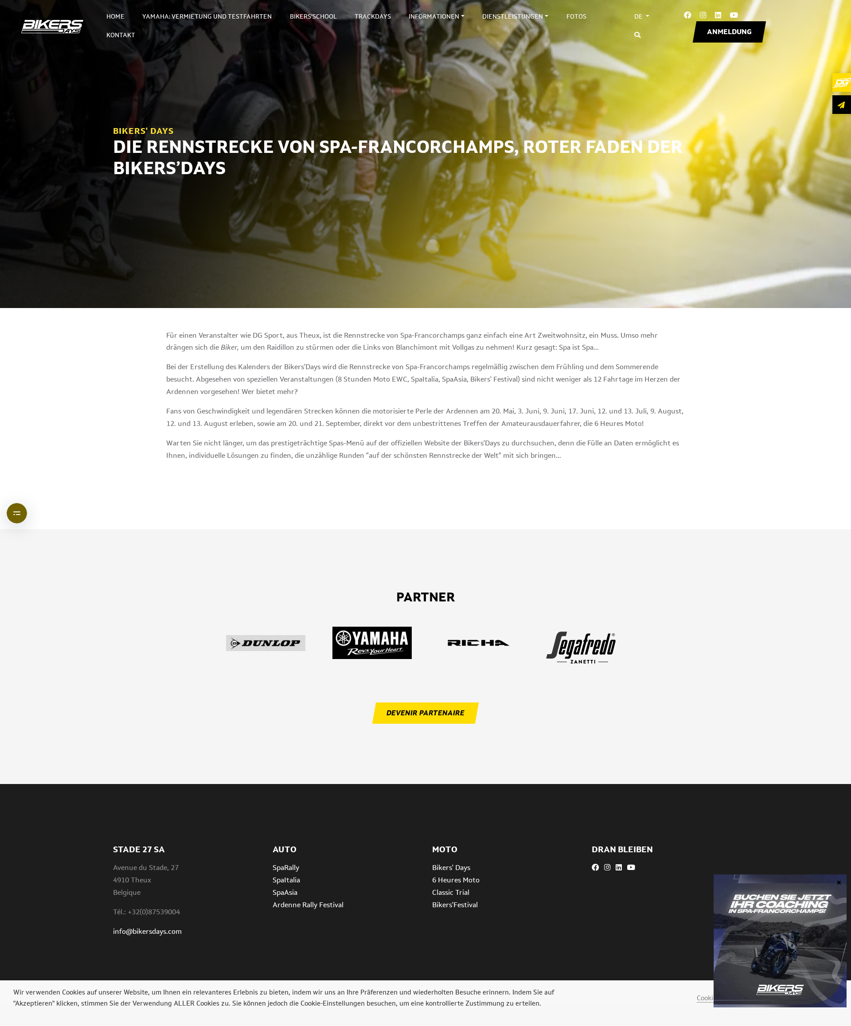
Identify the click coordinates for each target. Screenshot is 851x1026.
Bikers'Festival (455, 905)
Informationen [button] (434, 16)
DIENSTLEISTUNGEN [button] (512, 16)
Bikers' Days (451, 867)
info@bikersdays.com (147, 931)
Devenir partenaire (425, 713)
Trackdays (373, 16)
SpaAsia (285, 892)
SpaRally (286, 867)
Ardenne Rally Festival (308, 905)
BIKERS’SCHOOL (313, 16)
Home (115, 16)
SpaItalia (286, 880)
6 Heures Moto (456, 880)
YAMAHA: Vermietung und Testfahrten (207, 16)
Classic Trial (450, 892)
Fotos (576, 16)
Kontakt (120, 35)
